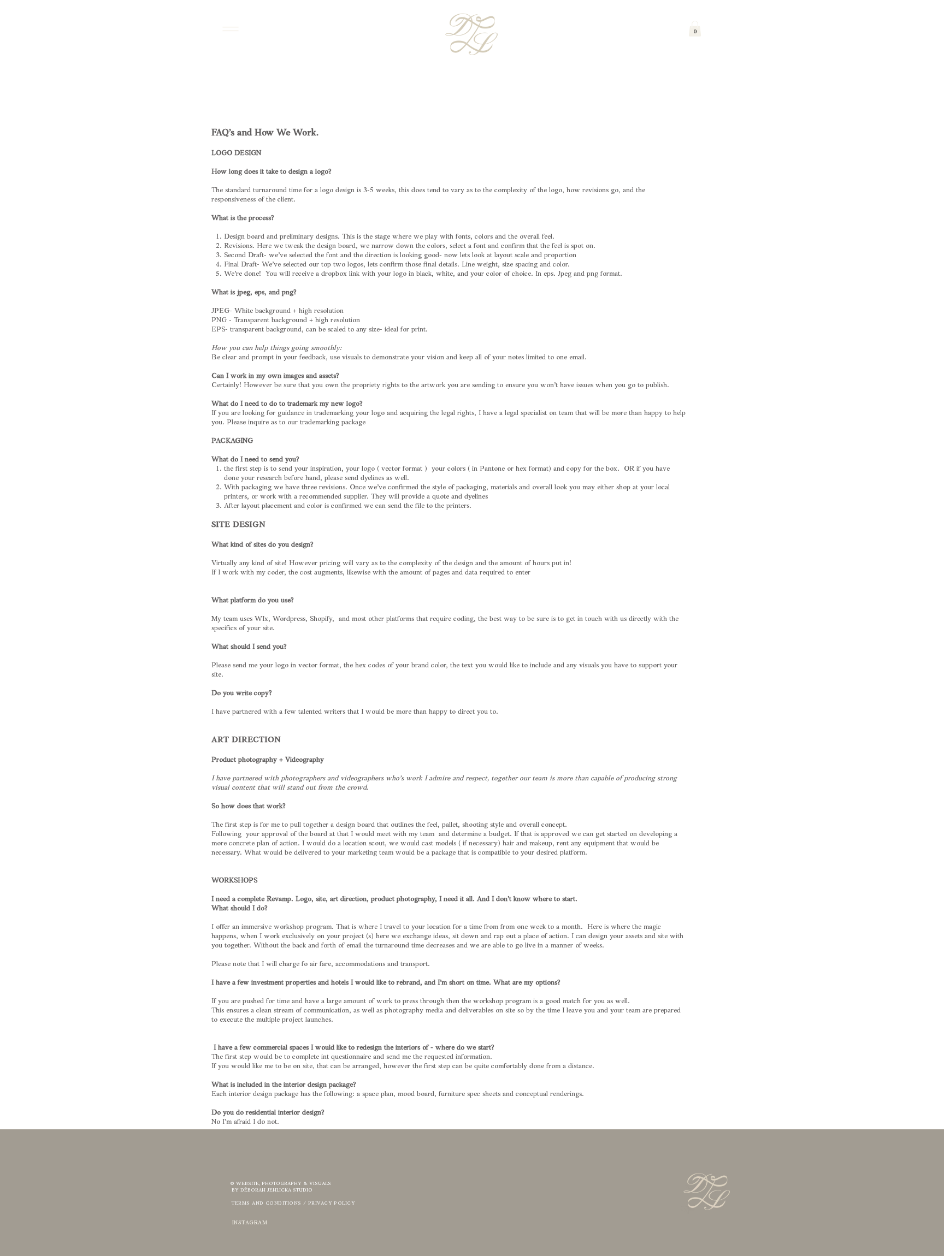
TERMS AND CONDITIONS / (269, 1203)
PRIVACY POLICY (331, 1203)
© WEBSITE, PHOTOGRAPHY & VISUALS (280, 1183)
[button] (694, 29)
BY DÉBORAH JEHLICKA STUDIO (271, 1190)
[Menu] (230, 28)
